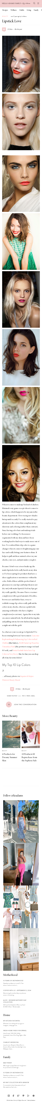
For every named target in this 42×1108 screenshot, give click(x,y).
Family (36, 10)
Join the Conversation (22, 704)
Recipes (5, 10)
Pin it (24, 696)
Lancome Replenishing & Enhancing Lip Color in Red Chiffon (20, 639)
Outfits (21, 10)
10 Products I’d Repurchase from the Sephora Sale (29, 757)
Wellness (14, 10)
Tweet (28, 696)
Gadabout (33, 1100)
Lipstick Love (11, 21)
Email (33, 696)
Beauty (5, 16)
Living (29, 10)
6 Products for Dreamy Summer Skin (9, 757)
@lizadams (17, 795)
